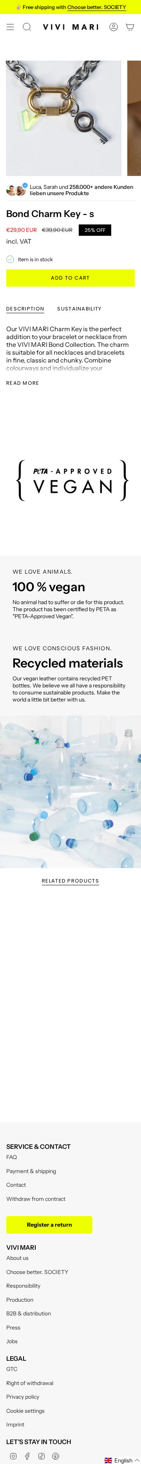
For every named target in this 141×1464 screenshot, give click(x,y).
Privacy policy (22, 1396)
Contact (16, 1184)
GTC (11, 1368)
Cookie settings (25, 1410)
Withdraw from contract (35, 1198)
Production (19, 1299)
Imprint (15, 1424)
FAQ (11, 1157)
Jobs (12, 1341)
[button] (122, 1460)
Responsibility (23, 1285)
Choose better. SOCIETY (37, 1272)
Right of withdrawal (29, 1383)
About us (17, 1257)
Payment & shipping (31, 1171)
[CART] (130, 27)
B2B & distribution (28, 1313)
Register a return (49, 1224)
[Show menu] (10, 27)
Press (13, 1327)
